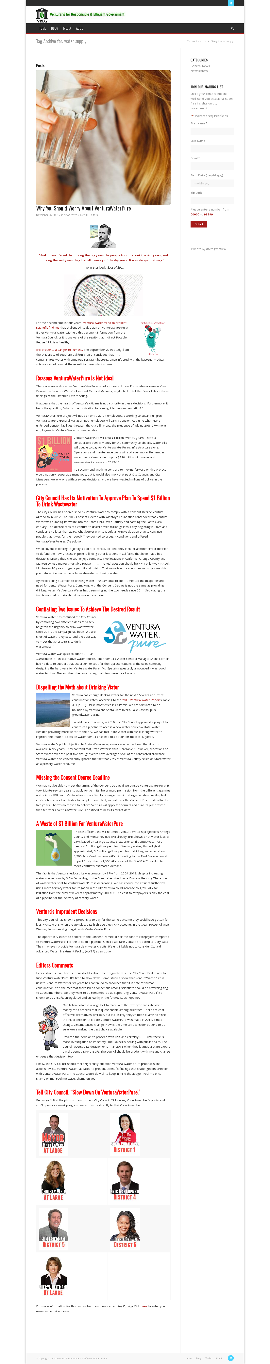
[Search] (231, 28)
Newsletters (70, 215)
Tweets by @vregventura (208, 249)
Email (195, 158)
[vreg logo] (81, 14)
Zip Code (196, 193)
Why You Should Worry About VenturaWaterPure (83, 208)
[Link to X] (231, 3)
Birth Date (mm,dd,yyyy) (207, 175)
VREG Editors (90, 215)
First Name (199, 123)
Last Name (198, 141)
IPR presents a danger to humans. (59, 350)
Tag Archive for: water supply (61, 40)
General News (200, 66)
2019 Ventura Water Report (141, 700)
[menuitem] (42, 28)
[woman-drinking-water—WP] (103, 137)
